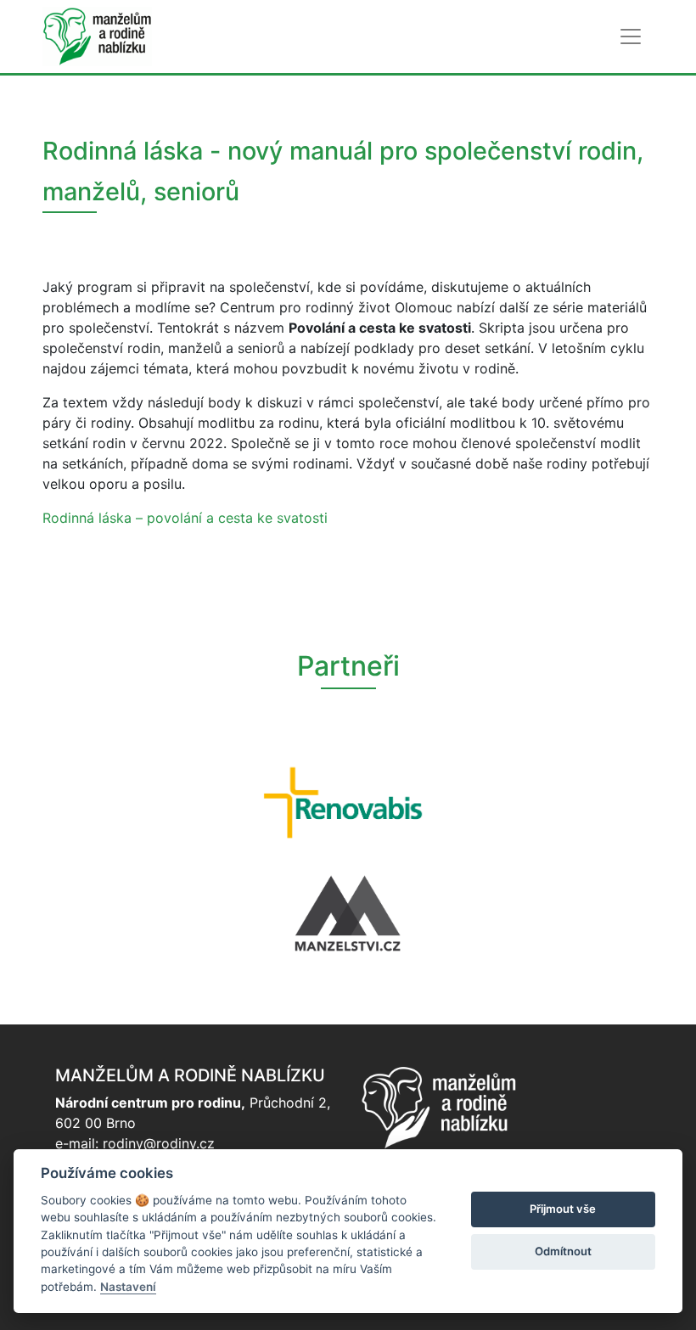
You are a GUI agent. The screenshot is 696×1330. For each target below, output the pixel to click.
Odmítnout (563, 1251)
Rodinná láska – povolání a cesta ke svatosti (185, 517)
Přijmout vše (563, 1208)
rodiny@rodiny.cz (159, 1143)
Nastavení (128, 1287)
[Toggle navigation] (631, 36)
